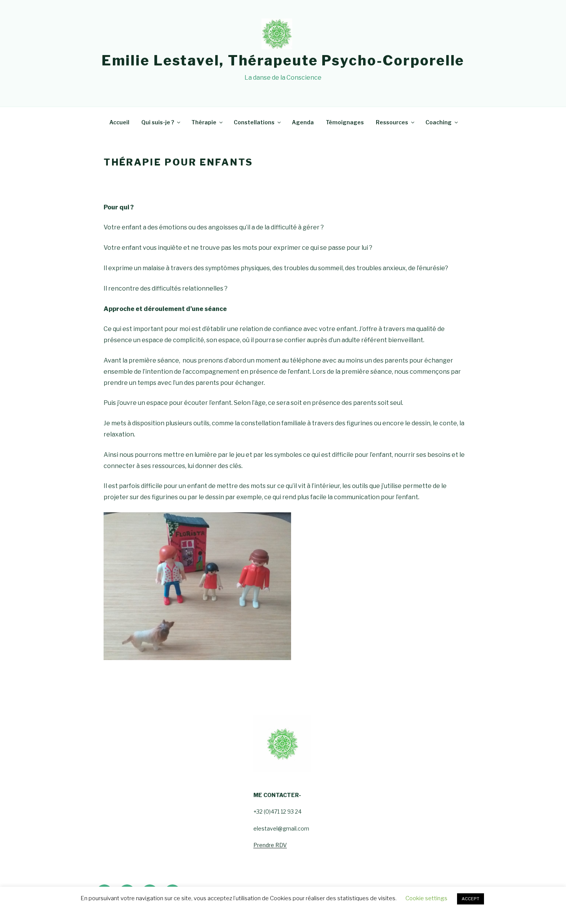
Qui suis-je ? (157, 122)
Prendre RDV (270, 845)
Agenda (303, 122)
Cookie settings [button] (426, 898)
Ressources (392, 122)
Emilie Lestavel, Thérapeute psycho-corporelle (283, 60)
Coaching (438, 122)
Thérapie (203, 122)
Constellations (254, 122)
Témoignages (345, 122)
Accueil (119, 122)
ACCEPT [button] (470, 898)
